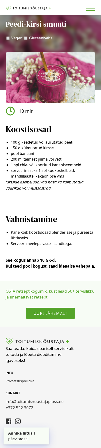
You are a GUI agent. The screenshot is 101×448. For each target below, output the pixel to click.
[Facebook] (8, 421)
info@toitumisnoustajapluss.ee (35, 401)
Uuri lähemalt (51, 313)
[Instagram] (18, 421)
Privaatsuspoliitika (20, 381)
